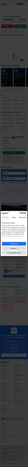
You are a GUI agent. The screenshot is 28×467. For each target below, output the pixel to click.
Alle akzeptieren (14, 243)
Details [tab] (14, 217)
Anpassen (13, 248)
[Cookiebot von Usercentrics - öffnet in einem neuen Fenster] (19, 213)
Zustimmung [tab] (5, 217)
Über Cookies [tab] (22, 217)
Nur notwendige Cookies (14, 252)
